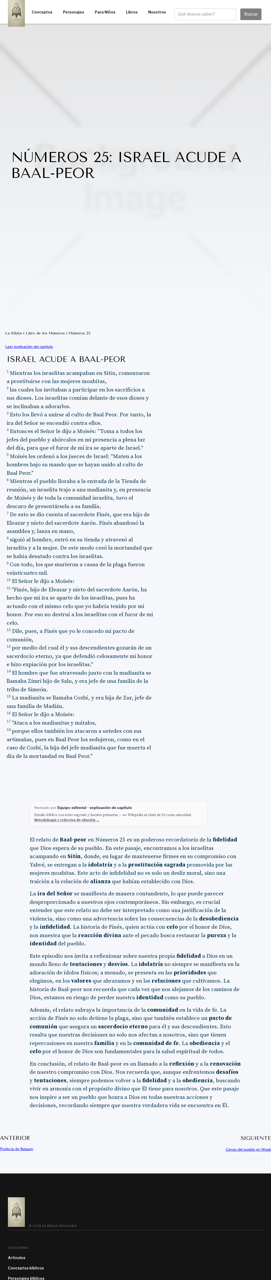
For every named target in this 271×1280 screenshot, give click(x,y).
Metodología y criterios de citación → (67, 820)
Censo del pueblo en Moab (248, 1149)
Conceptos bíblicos (26, 1268)
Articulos (16, 1257)
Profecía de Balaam (16, 1149)
